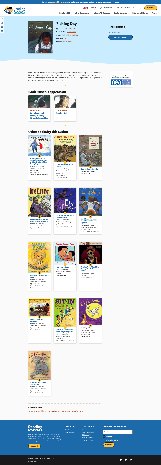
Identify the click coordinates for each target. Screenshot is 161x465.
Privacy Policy (32, 461)
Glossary (67, 429)
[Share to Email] (2, 27)
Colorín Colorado (88, 432)
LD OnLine (86, 435)
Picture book (67, 42)
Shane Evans (71, 32)
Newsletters (125, 8)
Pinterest (126, 460)
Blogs (100, 8)
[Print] (2, 31)
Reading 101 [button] (64, 13)
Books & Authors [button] (121, 13)
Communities (32, 411)
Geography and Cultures (62, 411)
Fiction (64, 35)
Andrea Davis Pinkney (67, 28)
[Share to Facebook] (2, 19)
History (81, 411)
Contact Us (34, 446)
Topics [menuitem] (154, 13)
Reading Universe (88, 437)
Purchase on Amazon (120, 37)
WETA (85, 8)
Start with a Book (88, 440)
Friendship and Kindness (45, 411)
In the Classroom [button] (81, 13)
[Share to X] (2, 23)
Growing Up (74, 411)
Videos (116, 8)
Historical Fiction (73, 35)
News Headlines (70, 432)
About (93, 8)
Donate (152, 8)
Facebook (121, 460)
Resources (108, 8)
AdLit (84, 429)
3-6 (65, 38)
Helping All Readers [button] (101, 13)
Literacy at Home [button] (140, 13)
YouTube (131, 460)
